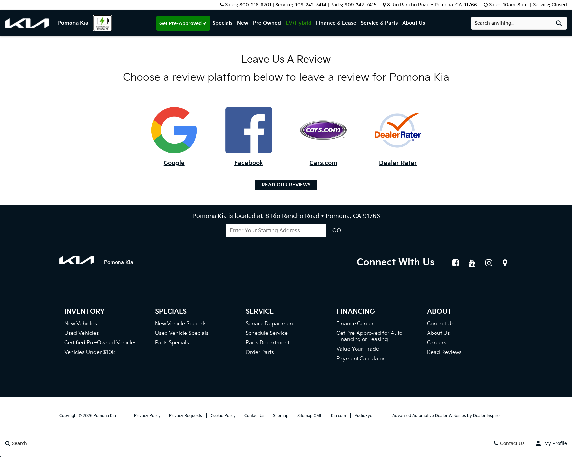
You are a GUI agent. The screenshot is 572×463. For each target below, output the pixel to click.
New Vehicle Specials (181, 324)
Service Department (270, 324)
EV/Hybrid (298, 23)
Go (336, 231)
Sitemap (281, 415)
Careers (436, 343)
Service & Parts (379, 23)
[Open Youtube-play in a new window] (472, 262)
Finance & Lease (336, 23)
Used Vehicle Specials (182, 333)
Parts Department (267, 343)
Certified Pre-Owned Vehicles (100, 343)
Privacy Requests (185, 415)
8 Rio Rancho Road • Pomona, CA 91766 (432, 5)
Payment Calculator (360, 359)
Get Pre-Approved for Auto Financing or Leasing (369, 336)
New (242, 23)
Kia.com (338, 415)
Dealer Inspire (486, 415)
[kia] (31, 23)
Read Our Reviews (286, 185)
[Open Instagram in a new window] (488, 262)
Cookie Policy (223, 415)
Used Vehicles (81, 333)
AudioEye (363, 415)
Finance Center (355, 324)
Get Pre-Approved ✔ (183, 23)
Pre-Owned (267, 23)
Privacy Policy (147, 415)
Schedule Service (267, 333)
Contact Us (440, 324)
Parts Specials (172, 343)
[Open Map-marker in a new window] (505, 262)
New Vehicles (80, 324)
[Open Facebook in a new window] (455, 262)
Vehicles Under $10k (89, 352)
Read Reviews (444, 352)
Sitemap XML (309, 415)
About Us (413, 23)
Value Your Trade (357, 349)
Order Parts (260, 352)
